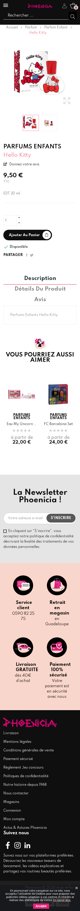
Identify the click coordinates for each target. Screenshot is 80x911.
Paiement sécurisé (18, 759)
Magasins (11, 802)
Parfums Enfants (21, 417)
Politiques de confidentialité (25, 776)
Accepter (41, 906)
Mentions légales (17, 742)
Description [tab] (40, 278)
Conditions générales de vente (28, 750)
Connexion (12, 810)
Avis (40, 299)
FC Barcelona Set (58, 424)
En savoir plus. (62, 900)
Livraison (11, 733)
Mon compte (14, 819)
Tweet (32, 255)
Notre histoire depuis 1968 (25, 785)
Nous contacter (16, 793)
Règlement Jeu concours (23, 767)
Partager (27, 255)
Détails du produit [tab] (40, 289)
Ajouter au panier (24, 235)
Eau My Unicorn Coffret (22, 424)
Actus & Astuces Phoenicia (25, 828)
